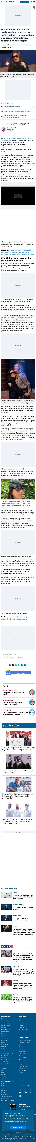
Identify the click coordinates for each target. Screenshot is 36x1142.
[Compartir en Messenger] (19, 665)
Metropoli (4, 1040)
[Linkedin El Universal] (20, 1096)
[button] (24, 2)
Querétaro (22, 1027)
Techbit (3, 1068)
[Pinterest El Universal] (31, 1093)
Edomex (21, 1018)
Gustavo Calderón (9, 690)
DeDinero (22, 1059)
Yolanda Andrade (9, 657)
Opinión (6, 686)
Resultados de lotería (23, 1071)
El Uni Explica (5, 1029)
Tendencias (4, 1061)
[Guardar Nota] (25, 665)
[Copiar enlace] (22, 665)
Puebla (21, 1023)
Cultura (3, 1057)
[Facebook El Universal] (25, 1089)
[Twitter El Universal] (31, 1089)
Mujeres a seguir (6, 1023)
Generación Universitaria (22, 1052)
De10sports (22, 1057)
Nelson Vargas (8, 700)
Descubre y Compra (25, 1040)
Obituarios (22, 1049)
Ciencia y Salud (6, 1063)
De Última (4, 1090)
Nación (3, 1018)
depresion (20, 657)
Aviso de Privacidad (20, 1121)
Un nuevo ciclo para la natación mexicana (12, 704)
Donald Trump (5, 1038)
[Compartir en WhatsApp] (16, 665)
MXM (2, 1066)
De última (4, 1072)
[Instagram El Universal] (26, 1093)
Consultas (4, 1079)
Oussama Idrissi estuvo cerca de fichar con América (15, 714)
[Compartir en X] (13, 665)
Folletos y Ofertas (24, 1042)
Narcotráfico (5, 1044)
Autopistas (4, 1076)
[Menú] (34, 2)
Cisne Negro (4, 1098)
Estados (3, 1042)
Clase (3, 1083)
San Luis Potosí (23, 1029)
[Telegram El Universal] (20, 1089)
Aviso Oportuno (23, 1044)
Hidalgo (21, 1025)
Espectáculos (5, 124)
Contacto (18, 1132)
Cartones (4, 1048)
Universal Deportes (7, 1053)
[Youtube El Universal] (20, 1093)
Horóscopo (22, 1068)
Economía (4, 1051)
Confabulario (5, 1059)
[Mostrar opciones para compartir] (34, 7)
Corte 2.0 (4, 1021)
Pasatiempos (23, 1066)
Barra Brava (7, 710)
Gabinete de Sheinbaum (5, 1032)
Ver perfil (10, 130)
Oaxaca (21, 1021)
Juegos (21, 1064)
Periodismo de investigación (5, 1026)
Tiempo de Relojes (6, 1096)
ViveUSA (21, 1062)
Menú (3, 1070)
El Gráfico (22, 1055)
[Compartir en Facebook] (10, 665)
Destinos (4, 1074)
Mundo (3, 1036)
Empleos (21, 1047)
